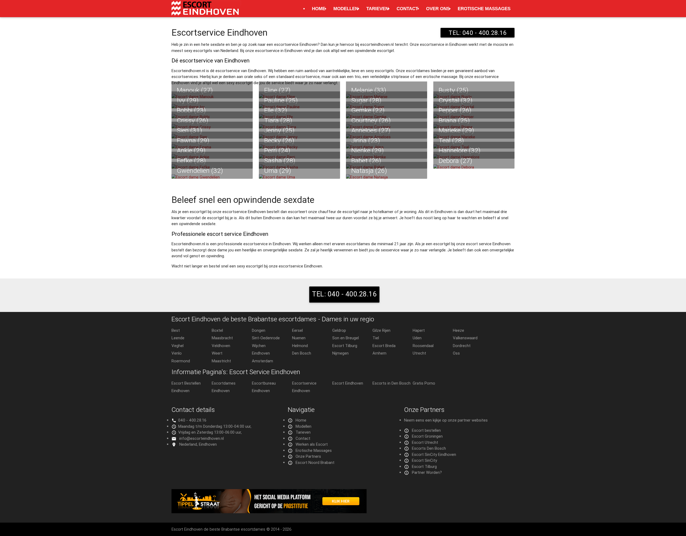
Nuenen (298, 337)
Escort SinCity (424, 460)
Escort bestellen (426, 430)
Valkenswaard (465, 337)
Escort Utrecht (425, 442)
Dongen (258, 330)
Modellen (345, 8)
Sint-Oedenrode (266, 337)
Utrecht (419, 353)
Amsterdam (262, 360)
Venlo (177, 353)
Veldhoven (221, 345)
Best (176, 330)
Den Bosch (301, 353)
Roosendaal (423, 345)
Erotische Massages (484, 8)
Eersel (297, 330)
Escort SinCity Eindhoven (434, 454)
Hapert (419, 330)
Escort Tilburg (344, 345)
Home (318, 8)
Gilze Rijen (381, 330)
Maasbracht (222, 337)
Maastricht (221, 360)
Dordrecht (462, 345)
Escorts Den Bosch (429, 448)
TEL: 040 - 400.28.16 (477, 32)
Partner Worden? (427, 472)
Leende (178, 337)
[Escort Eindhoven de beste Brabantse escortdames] (206, 11)
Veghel (178, 345)
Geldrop (339, 330)
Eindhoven (261, 353)
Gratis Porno (424, 383)
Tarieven (377, 8)
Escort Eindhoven (347, 383)
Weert (217, 353)
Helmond (300, 345)
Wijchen (259, 345)
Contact (407, 8)
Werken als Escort (312, 444)
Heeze (458, 330)
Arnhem (379, 353)
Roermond (181, 360)
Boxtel (217, 330)
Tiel (375, 337)
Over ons (438, 8)
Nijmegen (340, 353)
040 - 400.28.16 (192, 420)
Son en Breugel (345, 337)
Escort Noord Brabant (315, 462)
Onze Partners (308, 456)
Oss (456, 353)
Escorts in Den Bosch (391, 383)
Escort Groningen (427, 436)
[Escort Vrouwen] (343, 501)
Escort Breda (384, 345)
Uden (417, 337)
